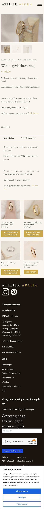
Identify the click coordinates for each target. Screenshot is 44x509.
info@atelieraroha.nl (25, 460)
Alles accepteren (22, 491)
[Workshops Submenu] (13, 378)
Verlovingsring (7, 369)
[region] (22, 487)
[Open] (39, 4)
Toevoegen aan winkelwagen (11, 233)
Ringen (11, 59)
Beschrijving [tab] (9, 138)
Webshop (5, 382)
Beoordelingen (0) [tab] (28, 138)
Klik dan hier (34, 113)
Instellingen (22, 497)
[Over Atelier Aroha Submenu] (19, 386)
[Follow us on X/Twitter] (12, 289)
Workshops (6, 377)
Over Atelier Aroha (9, 386)
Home (3, 59)
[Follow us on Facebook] (5, 292)
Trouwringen (7, 364)
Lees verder (31, 272)
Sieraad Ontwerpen (9, 373)
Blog (4, 390)
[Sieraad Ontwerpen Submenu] (19, 373)
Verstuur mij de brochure (12, 451)
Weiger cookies (22, 504)
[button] (39, 17)
